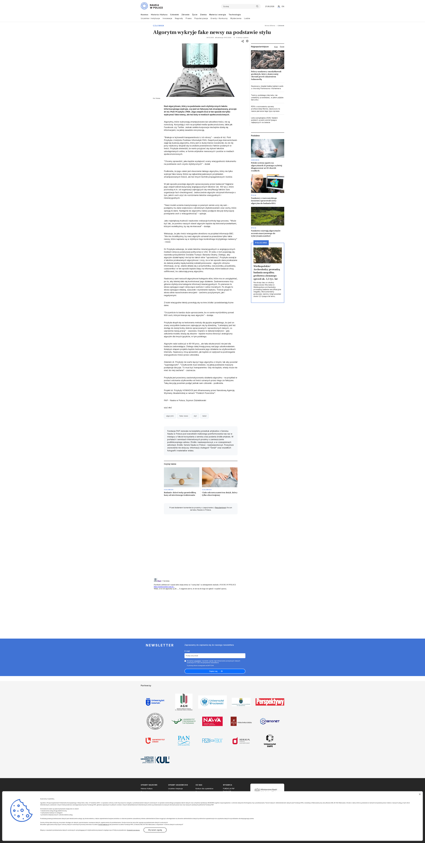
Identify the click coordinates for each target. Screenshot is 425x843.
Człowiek (174, 14)
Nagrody (179, 18)
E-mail (187, 651)
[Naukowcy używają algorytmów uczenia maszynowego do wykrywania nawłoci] (267, 222)
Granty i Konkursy (219, 18)
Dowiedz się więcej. (133, 830)
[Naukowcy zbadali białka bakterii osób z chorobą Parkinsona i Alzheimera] (267, 87)
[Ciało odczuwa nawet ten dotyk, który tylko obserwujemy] (220, 482)
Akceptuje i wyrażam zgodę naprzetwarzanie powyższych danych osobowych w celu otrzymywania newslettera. (213, 662)
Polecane (261, 243)
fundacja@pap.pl (103, 824)
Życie (194, 14)
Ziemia (203, 14)
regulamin (197, 661)
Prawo (189, 18)
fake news (183, 416)
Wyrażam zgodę (155, 830)
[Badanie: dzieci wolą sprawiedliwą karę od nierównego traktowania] (181, 482)
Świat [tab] (282, 47)
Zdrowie (185, 14)
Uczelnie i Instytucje (150, 18)
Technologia (235, 14)
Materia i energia (217, 14)
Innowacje (167, 18)
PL (279, 6)
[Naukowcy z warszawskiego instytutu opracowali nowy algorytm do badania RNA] (267, 189)
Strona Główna (270, 25)
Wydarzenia (235, 18)
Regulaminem (220, 507)
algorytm (170, 416)
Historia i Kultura (159, 14)
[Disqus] (200, 547)
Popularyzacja (201, 18)
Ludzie (247, 18)
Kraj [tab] (276, 47)
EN (283, 6)
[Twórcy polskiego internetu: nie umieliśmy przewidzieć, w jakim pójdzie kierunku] (267, 97)
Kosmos (144, 14)
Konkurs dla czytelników (204, 788)
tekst (204, 416)
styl (195, 416)
